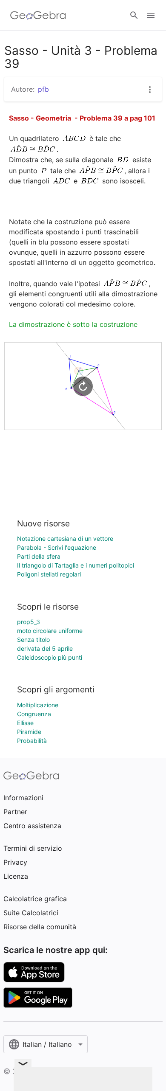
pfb (43, 89)
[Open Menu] (151, 15)
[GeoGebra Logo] (38, 15)
